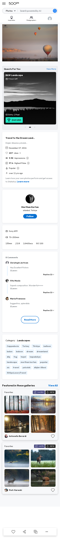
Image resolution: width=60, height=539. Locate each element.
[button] (55, 11)
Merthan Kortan (30, 207)
